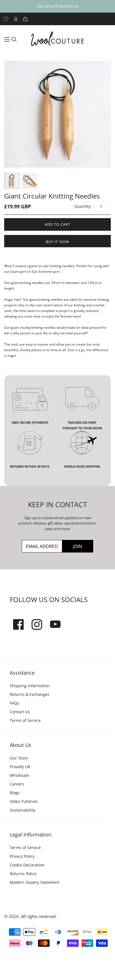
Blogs (15, 792)
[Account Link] (16, 19)
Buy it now (57, 241)
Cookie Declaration (27, 865)
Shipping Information (30, 685)
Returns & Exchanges (29, 694)
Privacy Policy (22, 856)
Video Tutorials (24, 801)
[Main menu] (7, 39)
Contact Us (20, 711)
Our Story (19, 758)
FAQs (14, 703)
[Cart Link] (26, 19)
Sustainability (22, 810)
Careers (17, 784)
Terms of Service (25, 720)
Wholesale (19, 775)
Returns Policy (23, 873)
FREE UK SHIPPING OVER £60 (57, 6)
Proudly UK (20, 766)
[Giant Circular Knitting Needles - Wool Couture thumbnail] (12, 180)
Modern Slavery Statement (34, 882)
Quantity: (82, 206)
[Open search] (14, 39)
